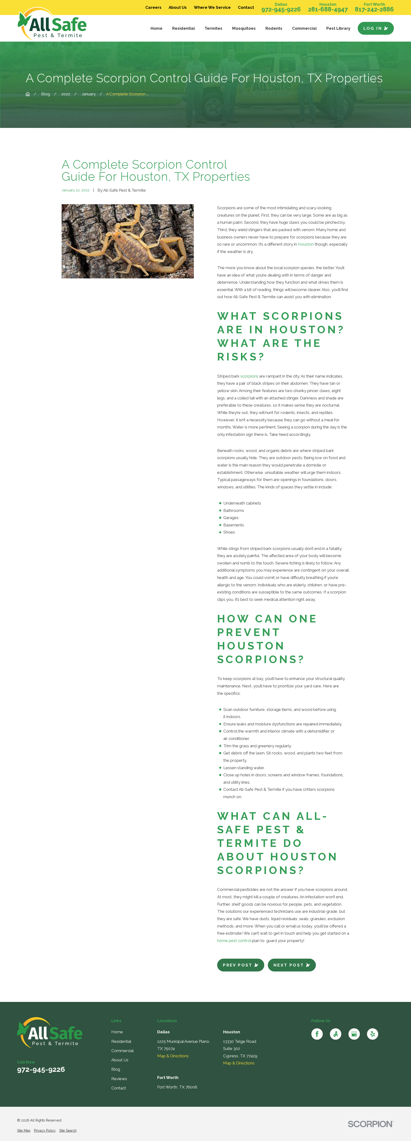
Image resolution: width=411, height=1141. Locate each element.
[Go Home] (28, 94)
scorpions (249, 376)
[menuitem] (23, 1131)
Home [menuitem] (156, 28)
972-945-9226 (281, 9)
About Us (178, 7)
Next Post (289, 965)
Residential (121, 1041)
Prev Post (238, 965)
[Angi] (335, 1034)
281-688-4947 (328, 9)
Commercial (122, 1050)
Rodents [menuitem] (273, 28)
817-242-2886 (374, 9)
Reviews (119, 1078)
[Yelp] (372, 1034)
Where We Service (212, 7)
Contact (246, 7)
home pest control (234, 940)
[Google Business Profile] (354, 1034)
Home (117, 1031)
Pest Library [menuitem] (338, 28)
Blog (115, 1069)
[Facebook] (317, 1034)
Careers (153, 7)
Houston (306, 244)
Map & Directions (173, 1056)
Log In (372, 28)
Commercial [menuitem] (304, 28)
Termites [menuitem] (213, 28)
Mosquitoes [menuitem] (244, 28)
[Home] (61, 24)
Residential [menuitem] (183, 28)
